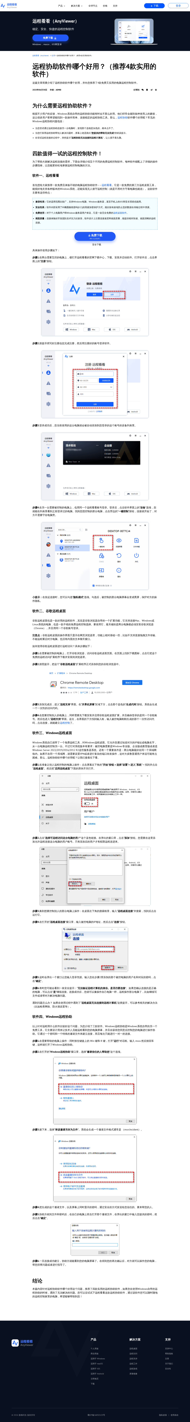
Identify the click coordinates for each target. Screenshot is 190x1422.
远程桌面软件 (120, 212)
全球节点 (92, 5)
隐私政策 (163, 1415)
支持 (115, 5)
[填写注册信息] (95, 384)
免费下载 (48, 37)
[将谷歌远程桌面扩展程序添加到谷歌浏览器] (95, 684)
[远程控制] (95, 556)
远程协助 (123, 117)
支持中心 (169, 1348)
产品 (60, 5)
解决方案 (75, 5)
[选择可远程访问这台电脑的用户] (95, 876)
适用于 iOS (95, 1368)
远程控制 (65, 722)
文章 (53, 55)
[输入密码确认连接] (95, 1239)
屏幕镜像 (133, 1373)
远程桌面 (133, 1348)
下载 (155, 5)
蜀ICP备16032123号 (96, 1415)
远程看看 (107, 185)
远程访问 (133, 1353)
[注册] (95, 302)
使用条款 (174, 1415)
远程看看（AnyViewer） (41, 55)
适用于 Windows (98, 1358)
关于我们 (169, 1363)
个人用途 (94, 1348)
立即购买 (94, 1378)
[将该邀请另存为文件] (95, 1168)
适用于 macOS (97, 1363)
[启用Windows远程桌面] (95, 803)
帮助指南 (169, 1353)
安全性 (168, 1368)
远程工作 (133, 1363)
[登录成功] (95, 466)
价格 (105, 5)
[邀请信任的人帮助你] (95, 1090)
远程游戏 (133, 1368)
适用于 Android (97, 1373)
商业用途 (94, 1353)
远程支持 (133, 1358)
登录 (178, 5)
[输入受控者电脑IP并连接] (95, 949)
